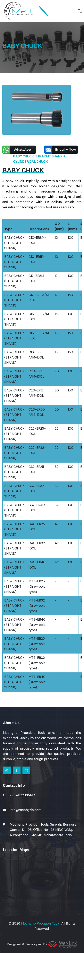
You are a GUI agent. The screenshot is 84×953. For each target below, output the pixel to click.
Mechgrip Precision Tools (40, 923)
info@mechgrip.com (25, 810)
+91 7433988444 (23, 795)
